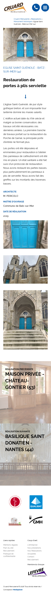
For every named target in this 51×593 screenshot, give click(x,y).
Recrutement (8, 551)
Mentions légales (10, 545)
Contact (30, 557)
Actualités (31, 554)
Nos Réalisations (34, 551)
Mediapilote (17, 590)
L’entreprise (32, 545)
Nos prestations (34, 548)
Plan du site (8, 548)
